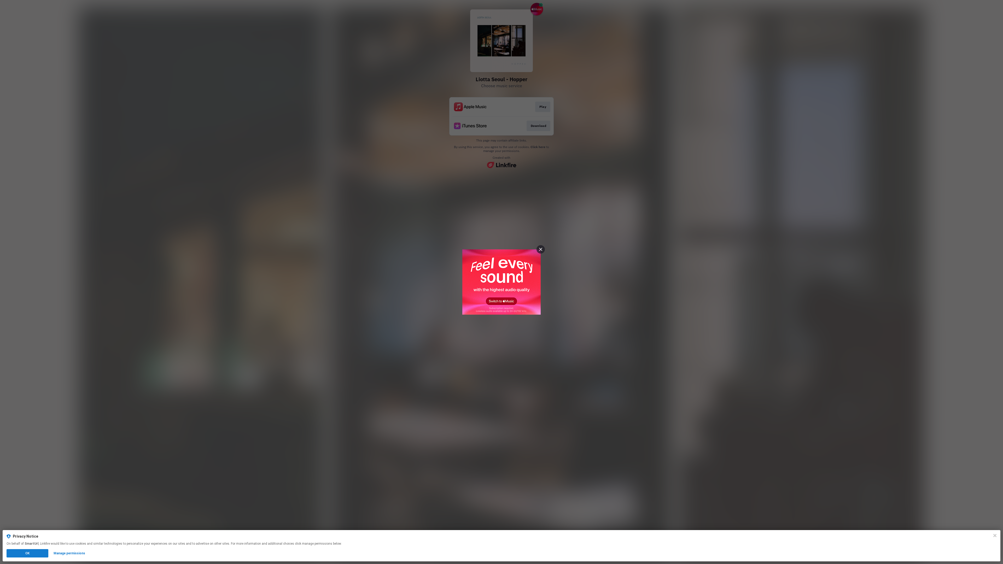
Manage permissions (69, 553)
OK (27, 553)
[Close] (995, 535)
